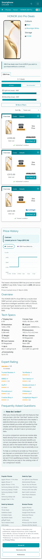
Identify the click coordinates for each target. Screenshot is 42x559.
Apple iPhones (27, 507)
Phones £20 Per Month (29, 522)
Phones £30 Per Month (29, 525)
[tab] (6, 74)
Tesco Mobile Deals (7, 522)
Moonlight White (32, 28)
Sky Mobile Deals (7, 517)
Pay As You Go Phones (29, 484)
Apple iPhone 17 (6, 482)
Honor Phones (26, 517)
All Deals (11, 85)
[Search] (31, 3)
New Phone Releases (29, 495)
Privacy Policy (10, 540)
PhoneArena (6, 391)
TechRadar (26, 372)
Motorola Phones (27, 515)
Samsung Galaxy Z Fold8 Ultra (9, 493)
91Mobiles (26, 391)
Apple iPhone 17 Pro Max (9, 479)
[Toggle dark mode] (38, 10)
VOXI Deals (5, 525)
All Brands (25, 520)
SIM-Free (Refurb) (25, 246)
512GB (28, 36)
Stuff (3, 385)
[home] (2, 10)
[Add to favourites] (38, 116)
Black (28, 25)
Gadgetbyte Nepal (29, 397)
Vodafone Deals (6, 512)
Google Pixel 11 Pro (7, 499)
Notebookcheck (28, 385)
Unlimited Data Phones (29, 487)
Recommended (31, 85)
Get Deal (29, 141)
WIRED (4, 379)
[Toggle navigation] (38, 4)
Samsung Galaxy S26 (8, 497)
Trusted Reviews (7, 372)
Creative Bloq (6, 397)
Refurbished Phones (28, 482)
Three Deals (5, 510)
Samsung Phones (28, 510)
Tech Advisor (27, 379)
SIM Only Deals (27, 497)
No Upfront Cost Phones (30, 479)
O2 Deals (4, 507)
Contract (10, 246)
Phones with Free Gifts (29, 490)
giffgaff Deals (5, 520)
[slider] (38, 93)
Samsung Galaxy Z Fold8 (9, 490)
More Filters (21, 105)
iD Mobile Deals (6, 515)
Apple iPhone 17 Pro (8, 484)
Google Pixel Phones (28, 512)
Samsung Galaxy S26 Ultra (10, 487)
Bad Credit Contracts (29, 492)
